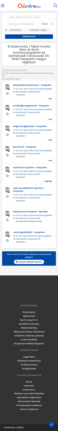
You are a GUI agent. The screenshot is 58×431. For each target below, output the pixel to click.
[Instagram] (27, 297)
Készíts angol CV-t (29, 320)
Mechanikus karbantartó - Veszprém (32, 85)
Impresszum (29, 389)
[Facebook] (23, 297)
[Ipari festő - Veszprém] (7, 148)
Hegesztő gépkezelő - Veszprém (30, 126)
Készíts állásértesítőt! (30, 261)
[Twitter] (36, 297)
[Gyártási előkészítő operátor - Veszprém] (7, 190)
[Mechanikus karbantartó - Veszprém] (7, 87)
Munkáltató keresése (29, 324)
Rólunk (29, 381)
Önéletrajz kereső (29, 364)
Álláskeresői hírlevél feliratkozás (29, 331)
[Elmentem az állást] (7, 93)
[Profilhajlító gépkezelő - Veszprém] (7, 107)
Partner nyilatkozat (29, 409)
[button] (6, 30)
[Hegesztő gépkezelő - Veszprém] (7, 128)
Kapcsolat (29, 385)
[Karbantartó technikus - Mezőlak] (7, 213)
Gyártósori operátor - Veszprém (30, 167)
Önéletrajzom (29, 312)
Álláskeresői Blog (29, 327)
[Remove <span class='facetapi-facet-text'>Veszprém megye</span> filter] (3, 79)
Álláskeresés (29, 316)
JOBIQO (20, 427)
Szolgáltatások (29, 368)
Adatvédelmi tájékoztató (29, 397)
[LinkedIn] (32, 297)
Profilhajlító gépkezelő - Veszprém (31, 105)
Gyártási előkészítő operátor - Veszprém (29, 189)
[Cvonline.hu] (29, 4)
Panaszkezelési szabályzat (29, 405)
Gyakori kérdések (29, 339)
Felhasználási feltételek (29, 401)
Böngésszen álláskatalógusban (29, 343)
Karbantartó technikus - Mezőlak (30, 211)
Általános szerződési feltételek (29, 393)
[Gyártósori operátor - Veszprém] (7, 169)
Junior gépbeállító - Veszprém (29, 232)
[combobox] (30, 17)
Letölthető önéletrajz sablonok (29, 335)
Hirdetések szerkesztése (29, 360)
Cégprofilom (29, 356)
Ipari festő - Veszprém (24, 146)
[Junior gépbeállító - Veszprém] (7, 234)
